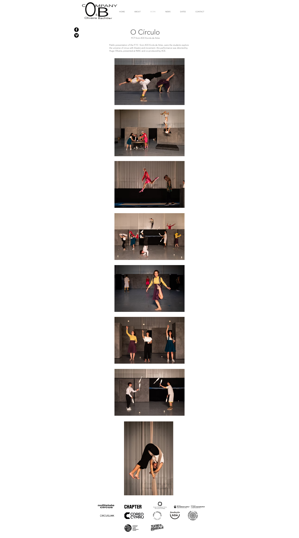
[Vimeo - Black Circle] (76, 35)
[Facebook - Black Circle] (76, 29)
